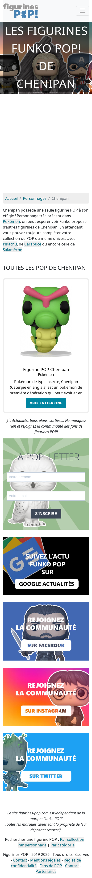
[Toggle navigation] (82, 11)
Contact (20, 860)
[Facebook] (46, 630)
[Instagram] (46, 696)
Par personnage (32, 845)
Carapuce (32, 244)
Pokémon (11, 221)
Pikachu (10, 244)
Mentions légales (45, 860)
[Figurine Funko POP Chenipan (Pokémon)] (46, 321)
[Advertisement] (46, 145)
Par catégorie (62, 845)
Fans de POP (51, 865)
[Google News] (46, 565)
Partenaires (46, 871)
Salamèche (12, 249)
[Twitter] (46, 761)
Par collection (72, 839)
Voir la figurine (46, 403)
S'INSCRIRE (46, 514)
